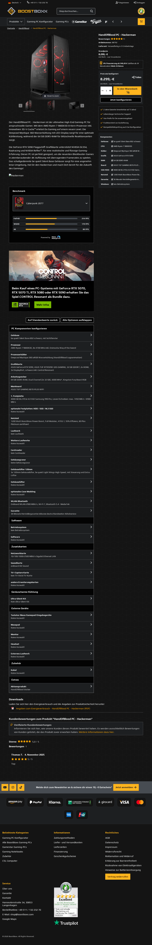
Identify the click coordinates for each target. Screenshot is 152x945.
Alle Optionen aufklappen (77, 320)
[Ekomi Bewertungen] (76, 899)
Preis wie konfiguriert (109, 74)
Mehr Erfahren (117, 66)
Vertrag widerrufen (117, 876)
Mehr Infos (43, 304)
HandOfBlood (24, 28)
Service (6, 883)
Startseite (11, 28)
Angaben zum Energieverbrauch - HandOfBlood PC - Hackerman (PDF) (53, 708)
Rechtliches (112, 832)
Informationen (62, 832)
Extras (15, 679)
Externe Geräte (19, 608)
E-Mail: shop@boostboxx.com (18, 914)
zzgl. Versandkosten (114, 57)
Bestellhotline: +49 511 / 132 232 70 (21, 909)
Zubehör (16, 663)
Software (16, 520)
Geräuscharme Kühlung (24, 591)
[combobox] (76, 11)
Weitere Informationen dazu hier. (96, 732)
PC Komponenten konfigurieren (29, 328)
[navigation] (14, 2)
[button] (113, 21)
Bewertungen (104, 39)
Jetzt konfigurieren (121, 99)
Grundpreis (103, 51)
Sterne (12, 741)
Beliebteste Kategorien (15, 832)
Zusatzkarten (19, 546)
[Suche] (92, 11)
